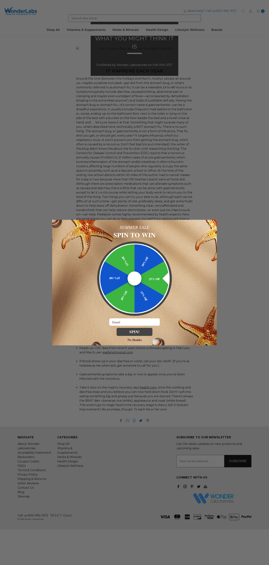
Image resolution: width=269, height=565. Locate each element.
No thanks (134, 339)
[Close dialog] (212, 224)
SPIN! (134, 331)
